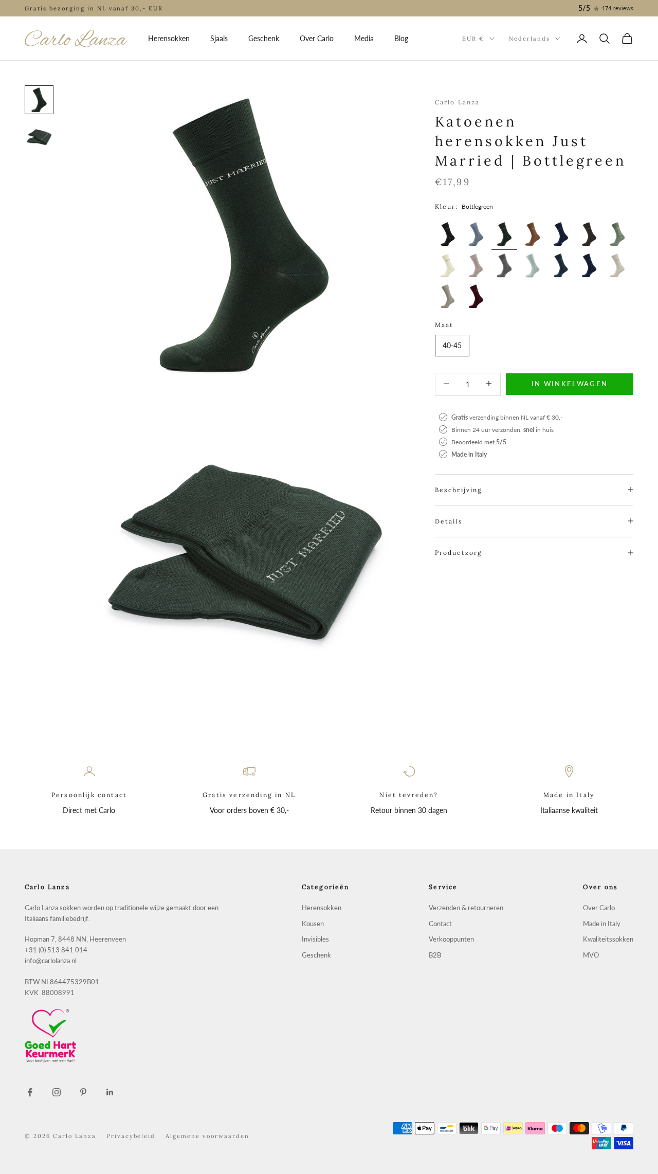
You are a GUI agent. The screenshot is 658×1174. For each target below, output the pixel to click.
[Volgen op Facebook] (30, 1092)
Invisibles (315, 939)
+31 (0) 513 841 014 (56, 950)
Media (364, 38)
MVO (591, 955)
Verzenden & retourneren (466, 908)
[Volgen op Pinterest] (83, 1092)
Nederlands (529, 38)
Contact (440, 924)
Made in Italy (601, 924)
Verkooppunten (451, 939)
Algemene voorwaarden (207, 1136)
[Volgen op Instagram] (56, 1092)
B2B (435, 955)
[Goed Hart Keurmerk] (123, 1035)
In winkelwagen (570, 384)
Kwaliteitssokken (608, 939)
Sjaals (219, 38)
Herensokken (169, 38)
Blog (401, 38)
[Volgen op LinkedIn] (110, 1092)
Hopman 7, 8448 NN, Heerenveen (75, 939)
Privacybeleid (131, 1136)
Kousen (313, 924)
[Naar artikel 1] (39, 99)
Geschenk (263, 38)
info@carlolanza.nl (51, 961)
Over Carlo (317, 38)
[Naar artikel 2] (39, 136)
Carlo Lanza (457, 102)
